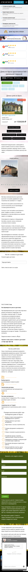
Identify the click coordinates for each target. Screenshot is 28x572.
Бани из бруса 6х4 (7, 138)
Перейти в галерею (13, 190)
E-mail (2, 471)
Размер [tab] (10, 78)
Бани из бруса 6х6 (21, 134)
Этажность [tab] (18, 78)
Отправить (5, 496)
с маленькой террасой (7, 82)
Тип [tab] (5, 78)
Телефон (3, 465)
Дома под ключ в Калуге (16, 31)
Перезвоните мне (19, 2)
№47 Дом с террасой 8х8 (8, 115)
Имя (2, 459)
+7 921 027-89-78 (6, 2)
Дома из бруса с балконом (14, 127)
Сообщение (4, 476)
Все (23, 79)
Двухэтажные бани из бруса (19, 138)
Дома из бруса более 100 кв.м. (14, 131)
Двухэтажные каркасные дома (9, 134)
